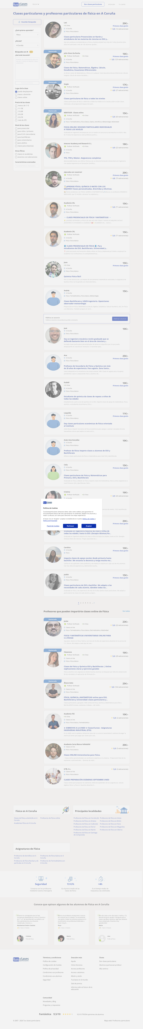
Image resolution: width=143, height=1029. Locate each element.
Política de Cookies (89, 519)
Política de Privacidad (50, 521)
